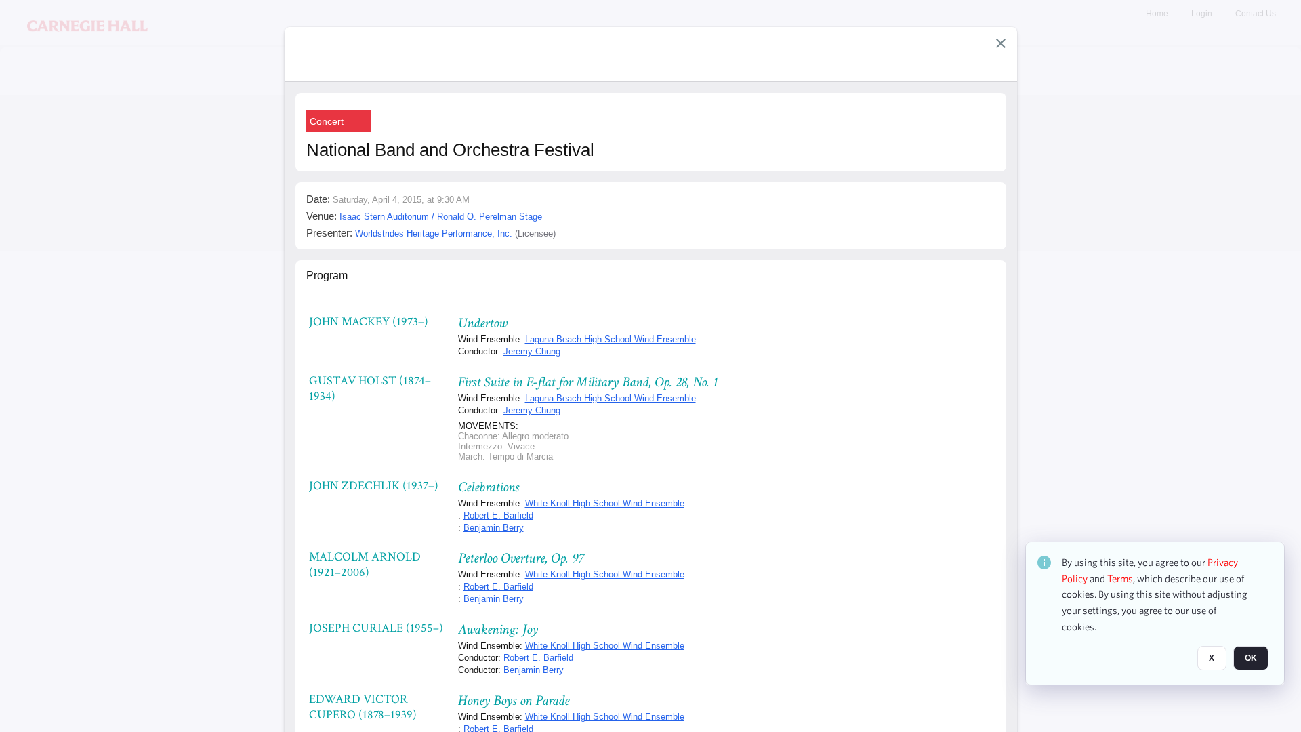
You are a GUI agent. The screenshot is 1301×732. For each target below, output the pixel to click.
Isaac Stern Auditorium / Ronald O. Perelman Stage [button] (440, 216)
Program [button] (327, 275)
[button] (1001, 43)
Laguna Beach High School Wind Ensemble (610, 339)
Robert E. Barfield (498, 515)
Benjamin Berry (493, 528)
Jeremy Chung (531, 351)
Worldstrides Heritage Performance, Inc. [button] (433, 233)
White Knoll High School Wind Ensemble (604, 503)
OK (1251, 658)
